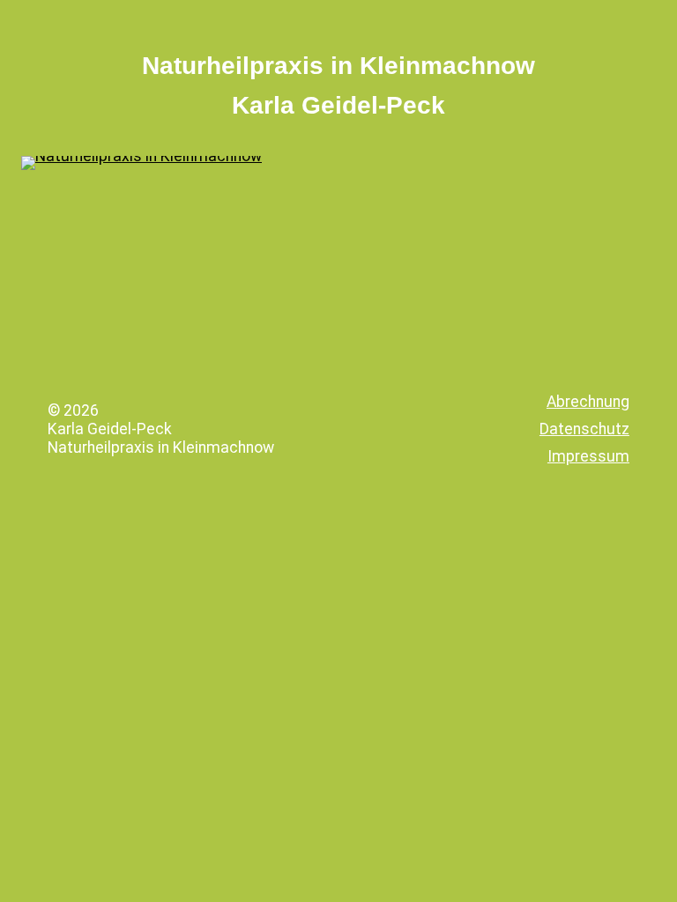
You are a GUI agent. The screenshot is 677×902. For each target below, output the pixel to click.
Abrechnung (588, 401)
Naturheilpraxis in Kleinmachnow (338, 65)
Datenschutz (584, 429)
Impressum (588, 456)
